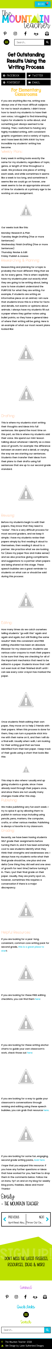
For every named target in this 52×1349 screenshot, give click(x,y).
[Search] (47, 42)
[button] (6, 42)
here (37, 999)
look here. (39, 1160)
